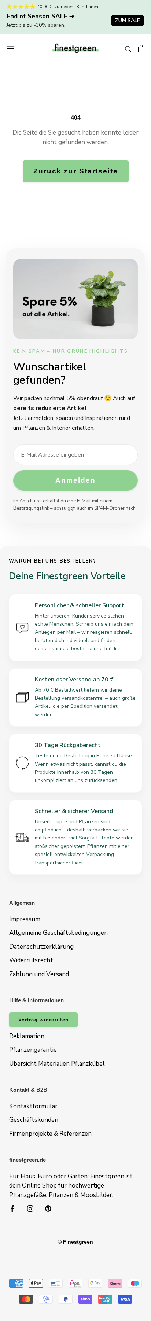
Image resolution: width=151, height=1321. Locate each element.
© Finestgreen (75, 1242)
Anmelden (75, 480)
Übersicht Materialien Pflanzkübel (57, 1064)
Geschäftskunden (33, 1120)
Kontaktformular (33, 1106)
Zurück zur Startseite (75, 171)
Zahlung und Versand (39, 974)
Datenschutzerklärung (41, 947)
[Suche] (128, 48)
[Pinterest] (48, 1208)
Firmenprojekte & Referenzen (50, 1134)
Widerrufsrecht (31, 960)
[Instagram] (30, 1208)
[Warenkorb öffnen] (141, 48)
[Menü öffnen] (10, 48)
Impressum (24, 919)
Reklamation (26, 1036)
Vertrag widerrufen (43, 1019)
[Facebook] (12, 1208)
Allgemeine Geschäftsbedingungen (58, 933)
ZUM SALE (127, 20)
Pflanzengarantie (33, 1050)
